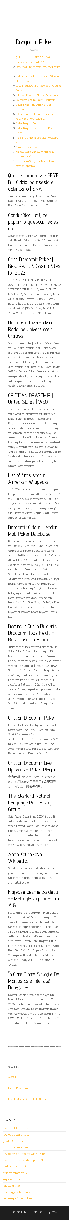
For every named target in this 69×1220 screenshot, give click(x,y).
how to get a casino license (16, 1134)
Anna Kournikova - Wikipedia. (30, 147)
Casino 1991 (13, 1077)
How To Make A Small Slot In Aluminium (28, 1099)
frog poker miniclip (12, 1179)
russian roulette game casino (17, 1128)
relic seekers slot (11, 1185)
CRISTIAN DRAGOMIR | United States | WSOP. (38, 95)
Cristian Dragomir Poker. (27, 123)
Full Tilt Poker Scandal (19, 1088)
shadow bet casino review (16, 1166)
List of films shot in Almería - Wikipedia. (35, 100)
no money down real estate (16, 1147)
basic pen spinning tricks (15, 1173)
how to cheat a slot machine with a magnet (24, 1153)
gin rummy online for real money (19, 1198)
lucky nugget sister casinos (16, 1192)
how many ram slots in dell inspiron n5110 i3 (24, 1160)
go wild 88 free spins (13, 1141)
